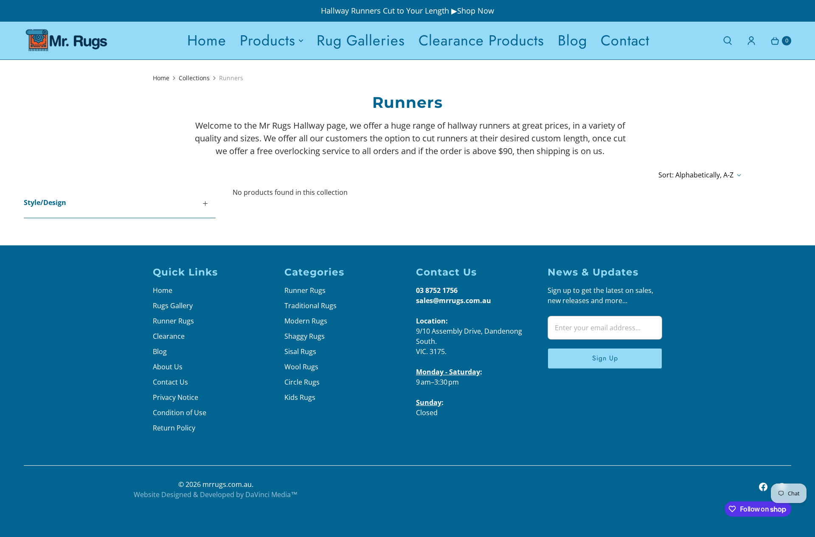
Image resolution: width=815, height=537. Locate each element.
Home (206, 40)
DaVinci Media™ (271, 494)
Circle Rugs (302, 382)
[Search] (727, 41)
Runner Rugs (173, 321)
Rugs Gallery (173, 305)
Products (267, 40)
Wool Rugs (301, 366)
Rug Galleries (361, 40)
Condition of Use (179, 412)
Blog (572, 40)
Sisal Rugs (300, 351)
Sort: (696, 175)
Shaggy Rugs (304, 336)
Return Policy (174, 428)
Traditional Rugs (310, 305)
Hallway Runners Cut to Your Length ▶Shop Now (407, 11)
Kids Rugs (299, 397)
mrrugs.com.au (227, 484)
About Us (168, 366)
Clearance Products (481, 40)
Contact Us (170, 382)
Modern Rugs (305, 321)
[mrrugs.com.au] (66, 40)
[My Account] (751, 41)
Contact (625, 40)
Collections (194, 78)
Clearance (169, 336)
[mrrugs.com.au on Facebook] (763, 487)
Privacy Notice (175, 397)
